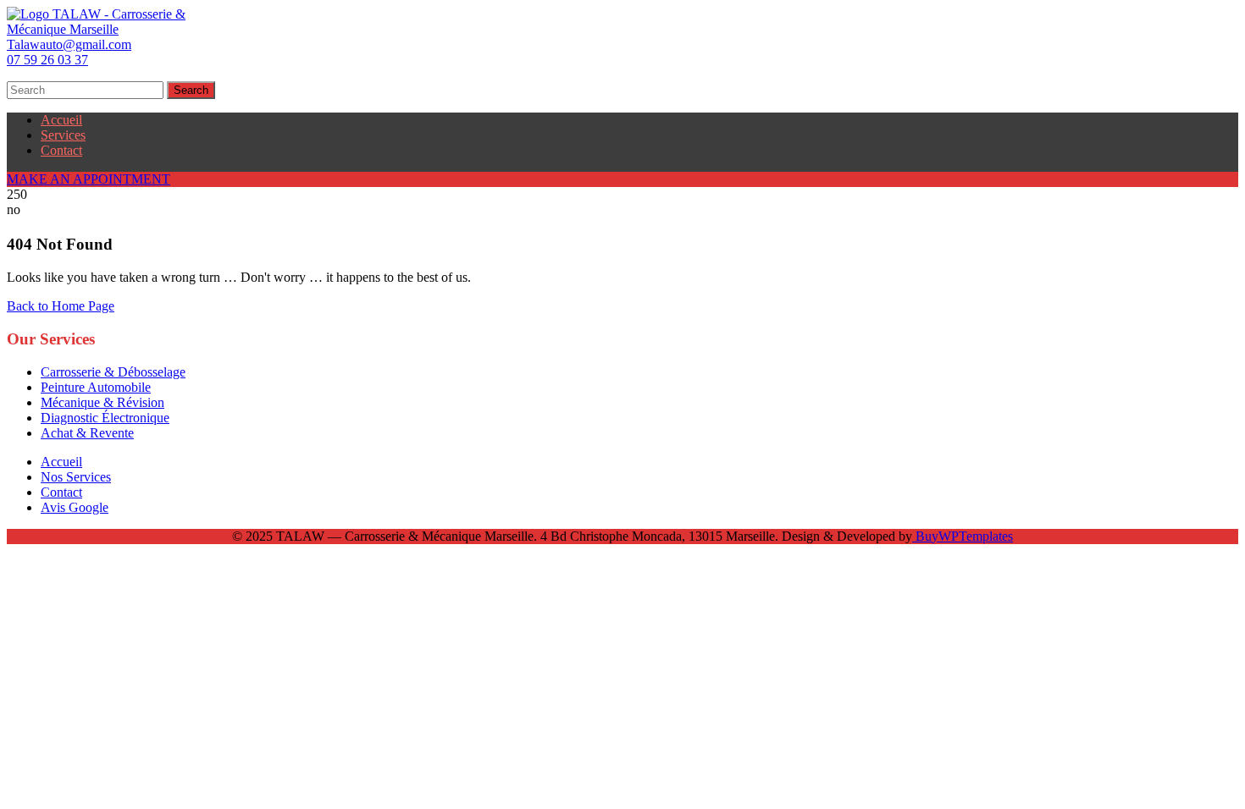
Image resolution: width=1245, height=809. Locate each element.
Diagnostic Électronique (105, 417)
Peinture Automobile (96, 387)
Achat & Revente (87, 433)
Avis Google (74, 507)
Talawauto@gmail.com (69, 44)
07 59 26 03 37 (47, 59)
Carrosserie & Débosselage (113, 372)
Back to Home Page (60, 306)
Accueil (61, 120)
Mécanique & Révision (102, 402)
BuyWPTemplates (962, 536)
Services (63, 135)
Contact (61, 150)
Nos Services (76, 477)
